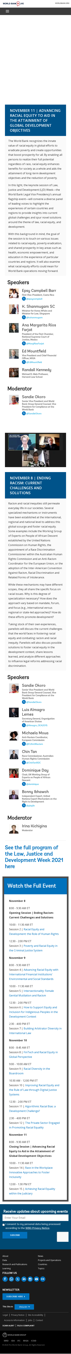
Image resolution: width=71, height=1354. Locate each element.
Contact (39, 1320)
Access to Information (14, 1320)
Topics (41, 1268)
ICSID (33, 1340)
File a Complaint (26, 1325)
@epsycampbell (34, 299)
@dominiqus (32, 784)
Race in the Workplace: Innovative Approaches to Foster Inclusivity (31, 1172)
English (23, 1306)
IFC (18, 1340)
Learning (6, 1268)
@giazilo (30, 806)
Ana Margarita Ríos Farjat (39, 327)
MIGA (25, 1340)
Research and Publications (14, 1264)
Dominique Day (35, 771)
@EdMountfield (34, 362)
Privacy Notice (17, 1315)
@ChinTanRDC (33, 763)
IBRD (6, 1340)
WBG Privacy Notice (37, 1228)
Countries (42, 1264)
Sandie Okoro (34, 397)
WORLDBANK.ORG (62, 3)
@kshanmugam (34, 318)
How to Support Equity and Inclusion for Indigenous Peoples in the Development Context (33, 1012)
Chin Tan (29, 752)
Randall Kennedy (36, 370)
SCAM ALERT (8, 1325)
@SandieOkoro (33, 414)
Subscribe (15, 1235)
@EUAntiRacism (34, 744)
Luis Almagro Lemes (33, 712)
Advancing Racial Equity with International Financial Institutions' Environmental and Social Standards (33, 974)
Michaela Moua (35, 733)
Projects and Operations (49, 1260)
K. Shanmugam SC (38, 307)
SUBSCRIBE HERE (14, 1296)
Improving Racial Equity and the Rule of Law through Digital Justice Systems (34, 1089)
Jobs (30, 1320)
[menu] (7, 11)
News (40, 1256)
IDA (13, 1340)
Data (4, 1260)
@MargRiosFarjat (35, 344)
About (5, 1256)
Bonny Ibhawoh (35, 792)
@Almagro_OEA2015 (36, 726)
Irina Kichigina (34, 826)
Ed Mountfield (34, 351)
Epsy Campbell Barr (39, 291)
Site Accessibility (35, 1315)
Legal (5, 1315)
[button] (35, 450)
